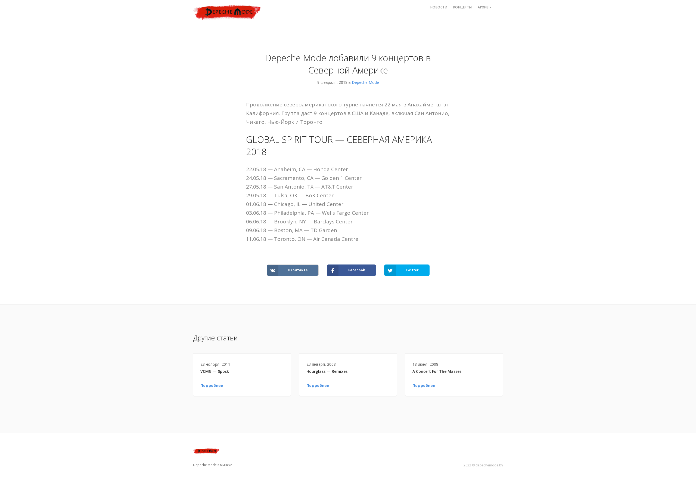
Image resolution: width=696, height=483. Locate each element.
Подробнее (211, 385)
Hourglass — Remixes (326, 371)
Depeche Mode (365, 82)
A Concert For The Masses (436, 371)
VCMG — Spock (214, 371)
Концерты (462, 7)
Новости (439, 7)
